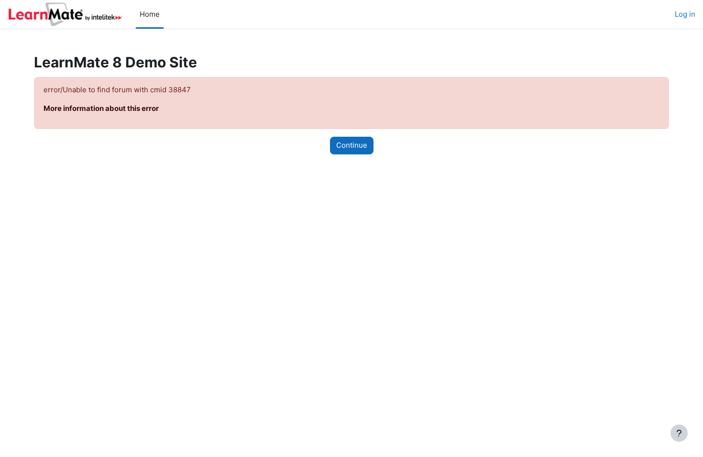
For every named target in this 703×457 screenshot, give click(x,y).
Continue (351, 145)
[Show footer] (679, 433)
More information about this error (101, 108)
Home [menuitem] (150, 14)
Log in (685, 14)
